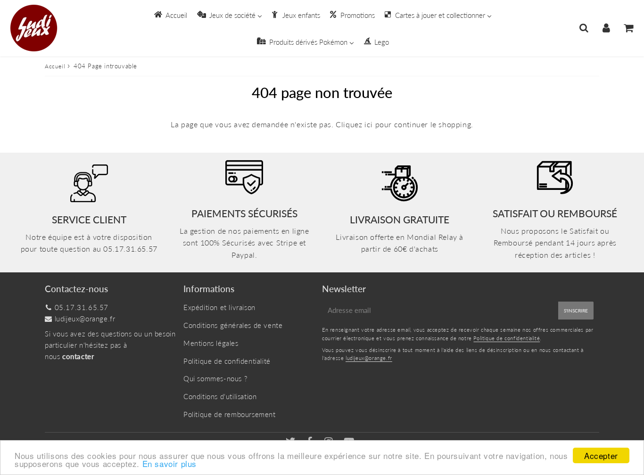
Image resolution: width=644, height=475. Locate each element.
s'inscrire (576, 310)
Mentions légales (211, 343)
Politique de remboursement (229, 414)
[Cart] (628, 28)
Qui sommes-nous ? (215, 378)
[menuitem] (170, 14)
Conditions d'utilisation (219, 396)
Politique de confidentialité (227, 361)
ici (368, 124)
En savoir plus (169, 463)
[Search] (583, 28)
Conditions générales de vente (232, 325)
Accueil (55, 66)
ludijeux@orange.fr (85, 318)
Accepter (601, 455)
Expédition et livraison (219, 307)
